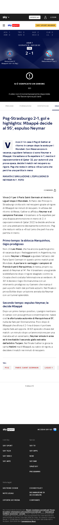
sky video (7, 456)
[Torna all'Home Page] (14, 25)
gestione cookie (10, 488)
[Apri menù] (4, 25)
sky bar (33, 461)
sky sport (7, 446)
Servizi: (32, 440)
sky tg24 (7, 451)
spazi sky (34, 466)
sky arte (7, 461)
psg (7, 368)
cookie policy (36, 488)
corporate (35, 500)
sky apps (34, 451)
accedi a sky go (45, 429)
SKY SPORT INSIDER (45, 25)
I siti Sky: (6, 440)
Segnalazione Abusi (28, 521)
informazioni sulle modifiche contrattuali (26, 512)
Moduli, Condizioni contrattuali (37, 510)
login (53, 17)
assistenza (14, 514)
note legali (8, 493)
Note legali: (7, 482)
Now (32, 456)
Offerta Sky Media (11, 500)
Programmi (35, 472)
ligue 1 (49, 368)
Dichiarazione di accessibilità (37, 493)
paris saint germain (27, 368)
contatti (22, 514)
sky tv (32, 446)
